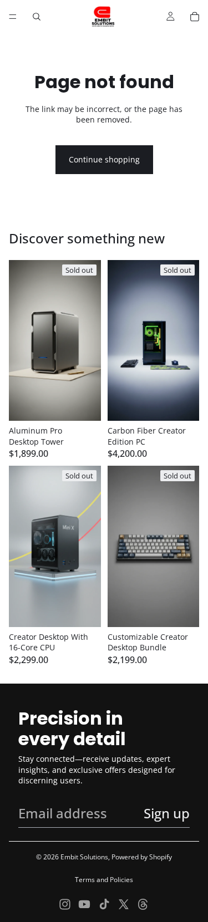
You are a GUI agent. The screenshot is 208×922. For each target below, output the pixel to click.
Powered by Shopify (141, 857)
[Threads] (143, 904)
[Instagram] (65, 904)
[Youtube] (84, 904)
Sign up (167, 813)
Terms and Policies (104, 879)
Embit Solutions (84, 857)
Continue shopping (104, 159)
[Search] (36, 16)
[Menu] (13, 16)
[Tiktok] (104, 904)
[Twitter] (123, 904)
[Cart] (194, 16)
